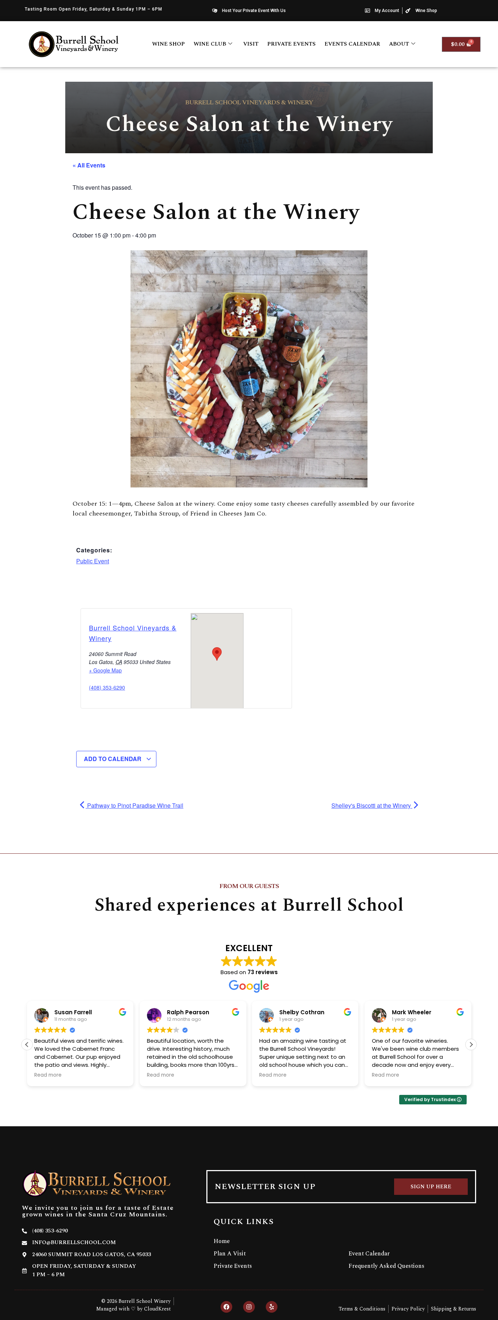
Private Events (291, 44)
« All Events (89, 165)
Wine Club (210, 44)
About (399, 44)
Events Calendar (352, 44)
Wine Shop (168, 44)
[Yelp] (271, 1307)
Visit (250, 44)
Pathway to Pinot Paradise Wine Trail (134, 805)
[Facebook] (226, 1307)
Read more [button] (48, 1075)
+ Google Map (105, 670)
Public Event (92, 561)
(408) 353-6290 (107, 687)
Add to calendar (113, 758)
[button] (471, 1044)
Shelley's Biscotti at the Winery (371, 805)
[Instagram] (249, 1307)
